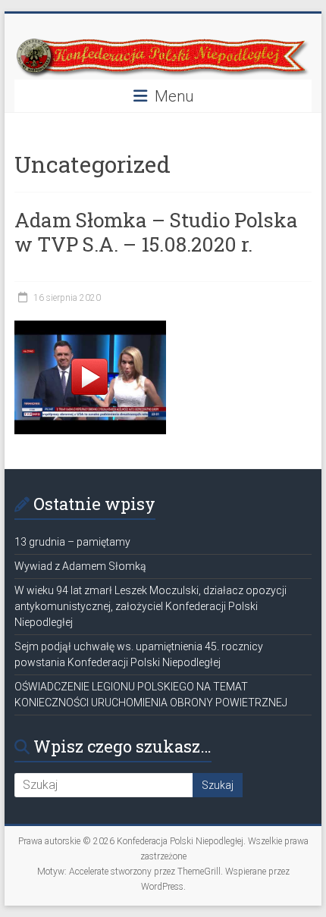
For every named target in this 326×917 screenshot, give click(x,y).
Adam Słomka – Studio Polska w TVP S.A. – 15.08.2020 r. (156, 232)
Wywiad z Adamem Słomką (80, 566)
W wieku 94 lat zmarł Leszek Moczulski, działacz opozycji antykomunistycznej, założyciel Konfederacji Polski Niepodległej (150, 606)
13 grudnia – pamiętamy (72, 542)
